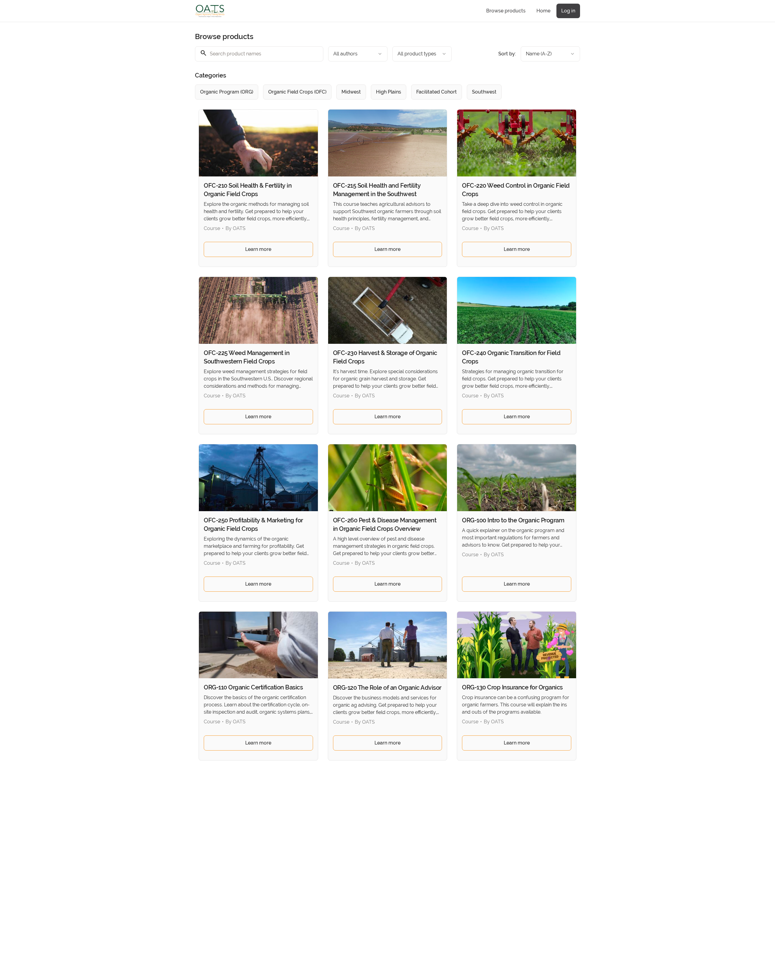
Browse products (506, 11)
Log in (568, 11)
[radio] (226, 92)
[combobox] (358, 53)
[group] (362, 92)
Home (543, 11)
